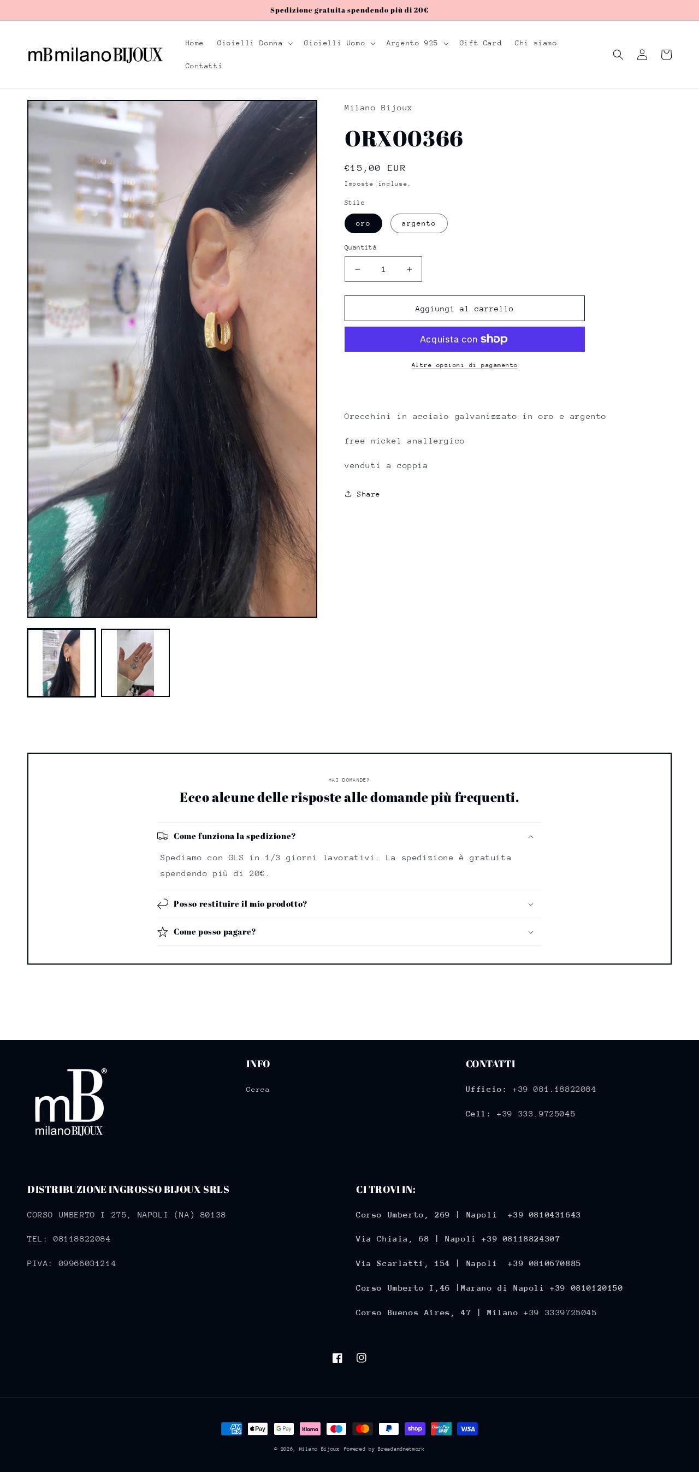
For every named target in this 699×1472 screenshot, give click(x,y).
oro (363, 223)
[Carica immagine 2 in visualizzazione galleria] (135, 663)
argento (419, 223)
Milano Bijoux (319, 1449)
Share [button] (369, 494)
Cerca (258, 1089)
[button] (254, 43)
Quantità (361, 247)
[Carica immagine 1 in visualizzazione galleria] (61, 663)
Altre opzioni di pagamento (465, 365)
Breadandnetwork (401, 1449)
